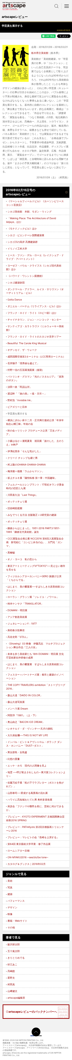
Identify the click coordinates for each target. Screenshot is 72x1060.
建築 (10, 894)
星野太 (11, 977)
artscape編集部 (16, 997)
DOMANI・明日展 (17, 610)
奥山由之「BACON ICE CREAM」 (26, 721)
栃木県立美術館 (39, 52)
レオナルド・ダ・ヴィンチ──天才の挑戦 (30, 728)
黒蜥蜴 (11, 552)
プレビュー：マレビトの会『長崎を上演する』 (33, 837)
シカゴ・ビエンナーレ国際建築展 (26, 235)
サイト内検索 (56, 6)
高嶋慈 (11, 971)
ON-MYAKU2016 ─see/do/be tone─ (28, 857)
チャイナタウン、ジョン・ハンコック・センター (34, 319)
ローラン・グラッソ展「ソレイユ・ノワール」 (33, 596)
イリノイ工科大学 (17, 248)
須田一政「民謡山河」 (20, 386)
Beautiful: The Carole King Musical (27, 343)
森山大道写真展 (16, 701)
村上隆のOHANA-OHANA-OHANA (27, 464)
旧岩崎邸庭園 (15, 508)
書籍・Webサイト (17, 920)
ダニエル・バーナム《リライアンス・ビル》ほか (34, 306)
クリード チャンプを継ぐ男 (23, 457)
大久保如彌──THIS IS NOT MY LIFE (28, 735)
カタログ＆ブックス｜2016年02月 (27, 863)
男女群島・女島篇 (17, 752)
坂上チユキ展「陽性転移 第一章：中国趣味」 (32, 477)
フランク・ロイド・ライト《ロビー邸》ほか (32, 312)
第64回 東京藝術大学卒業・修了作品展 (29, 843)
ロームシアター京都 (19, 850)
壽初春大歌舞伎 (16, 630)
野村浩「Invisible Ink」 (20, 400)
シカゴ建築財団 (16, 282)
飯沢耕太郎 (14, 944)
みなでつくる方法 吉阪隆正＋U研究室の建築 (32, 514)
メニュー (67, 6)
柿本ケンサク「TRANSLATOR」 (25, 603)
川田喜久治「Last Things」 (23, 494)
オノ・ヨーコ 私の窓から (22, 559)
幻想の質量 (14, 758)
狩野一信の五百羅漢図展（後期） (26, 369)
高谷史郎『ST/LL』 (18, 636)
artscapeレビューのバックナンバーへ (33, 1011)
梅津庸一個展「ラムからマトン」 (26, 471)
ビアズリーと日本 (17, 406)
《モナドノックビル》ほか (22, 228)
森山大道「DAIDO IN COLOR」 (25, 695)
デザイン (12, 907)
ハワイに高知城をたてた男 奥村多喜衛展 (30, 799)
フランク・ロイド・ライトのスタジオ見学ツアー (34, 336)
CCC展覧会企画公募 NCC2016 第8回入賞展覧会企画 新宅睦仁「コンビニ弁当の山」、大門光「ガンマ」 (35, 542)
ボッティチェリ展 (17, 501)
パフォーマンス (16, 900)
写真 (10, 887)
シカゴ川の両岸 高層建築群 (23, 241)
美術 (10, 880)
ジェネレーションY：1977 (22, 623)
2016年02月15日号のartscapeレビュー (20, 192)
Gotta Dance (15, 299)
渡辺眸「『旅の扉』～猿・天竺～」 (27, 393)
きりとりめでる (16, 957)
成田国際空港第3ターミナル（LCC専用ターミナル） (36, 356)
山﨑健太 (12, 991)
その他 (11, 927)
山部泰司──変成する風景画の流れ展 (28, 792)
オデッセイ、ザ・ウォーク (22, 349)
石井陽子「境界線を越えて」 (23, 363)
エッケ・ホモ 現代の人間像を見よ (27, 765)
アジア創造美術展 (17, 616)
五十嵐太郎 (14, 951)
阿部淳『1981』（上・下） (23, 715)
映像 (10, 914)
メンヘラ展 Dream (18, 708)
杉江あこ (12, 964)
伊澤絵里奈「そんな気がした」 (25, 451)
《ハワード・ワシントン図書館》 (26, 275)
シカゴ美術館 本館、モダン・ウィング (30, 211)
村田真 (11, 984)
